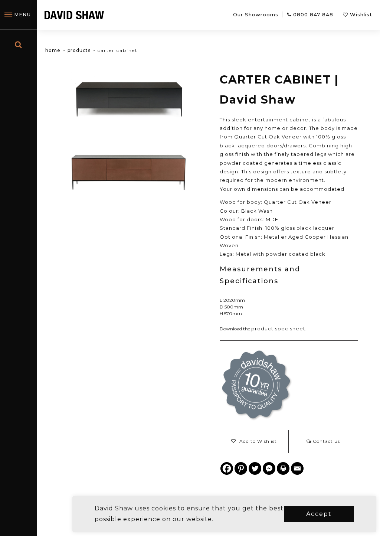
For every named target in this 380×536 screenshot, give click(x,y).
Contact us (325, 441)
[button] (253, 441)
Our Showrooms (255, 14)
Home (52, 50)
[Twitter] (255, 468)
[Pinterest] (241, 468)
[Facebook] (226, 468)
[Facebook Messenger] (269, 468)
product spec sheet (278, 328)
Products (79, 50)
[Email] (297, 468)
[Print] (283, 468)
